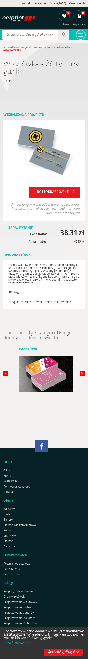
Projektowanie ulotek (17, 607)
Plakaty (8, 541)
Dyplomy (9, 546)
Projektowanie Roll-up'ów (20, 623)
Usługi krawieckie (61, 47)
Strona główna (11, 47)
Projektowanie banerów (19, 613)
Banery (8, 519)
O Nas (7, 470)
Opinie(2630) (58, 3)
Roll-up (8, 530)
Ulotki (7, 514)
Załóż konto (11, 574)
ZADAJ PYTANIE (20, 228)
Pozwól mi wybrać (16, 643)
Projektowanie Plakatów (19, 618)
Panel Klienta (77, 3)
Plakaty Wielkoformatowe (20, 525)
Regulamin (10, 481)
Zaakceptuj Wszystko (63, 652)
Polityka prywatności (16, 486)
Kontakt (27, 3)
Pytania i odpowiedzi (17, 563)
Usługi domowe (42, 47)
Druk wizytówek (14, 596)
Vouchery (9, 536)
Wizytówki (26, 47)
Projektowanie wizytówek (20, 602)
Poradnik (40, 3)
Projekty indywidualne (18, 591)
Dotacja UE (10, 492)
